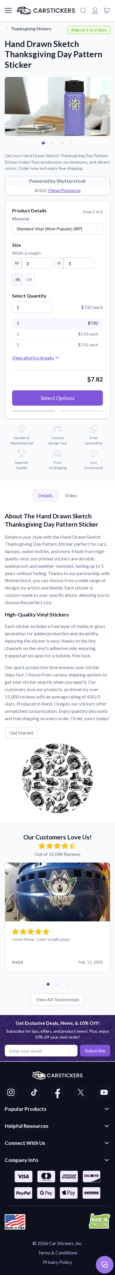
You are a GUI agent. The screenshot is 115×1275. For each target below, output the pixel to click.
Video (71, 495)
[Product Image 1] (43, 143)
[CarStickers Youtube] (104, 1093)
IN (17, 279)
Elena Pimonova (64, 190)
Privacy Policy (57, 1262)
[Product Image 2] (53, 143)
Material (20, 218)
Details (45, 495)
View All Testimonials (57, 999)
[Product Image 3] (62, 143)
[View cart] (106, 10)
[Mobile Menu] (8, 10)
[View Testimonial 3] (67, 984)
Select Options (58, 398)
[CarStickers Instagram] (11, 1093)
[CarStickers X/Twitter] (81, 1093)
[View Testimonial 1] (48, 984)
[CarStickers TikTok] (34, 1093)
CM (28, 279)
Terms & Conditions (58, 1252)
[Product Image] (71, 143)
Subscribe (95, 1050)
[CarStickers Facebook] (57, 1093)
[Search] (83, 10)
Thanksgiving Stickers (31, 28)
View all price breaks (33, 357)
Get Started (21, 732)
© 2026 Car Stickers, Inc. (57, 1243)
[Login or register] (94, 10)
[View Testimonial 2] (57, 984)
